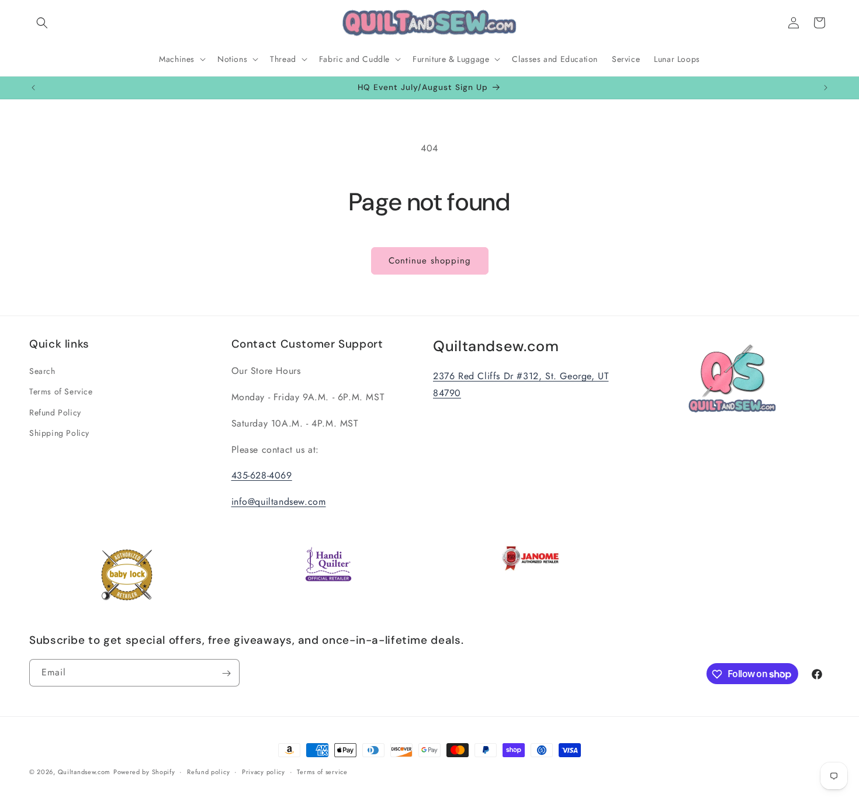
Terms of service (322, 771)
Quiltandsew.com (84, 771)
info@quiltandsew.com (278, 502)
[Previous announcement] (33, 88)
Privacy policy (263, 771)
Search (42, 371)
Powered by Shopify (144, 771)
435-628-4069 (261, 476)
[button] (42, 23)
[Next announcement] (826, 88)
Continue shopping (430, 260)
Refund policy (208, 771)
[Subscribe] (226, 673)
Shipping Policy (59, 433)
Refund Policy (55, 412)
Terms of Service (61, 392)
